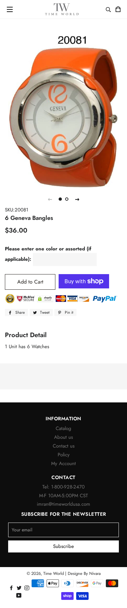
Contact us (64, 446)
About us (63, 437)
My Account (63, 463)
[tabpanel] (63, 110)
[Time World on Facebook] (12, 588)
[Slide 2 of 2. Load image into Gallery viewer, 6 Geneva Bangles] (67, 199)
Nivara (95, 573)
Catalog (63, 428)
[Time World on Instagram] (27, 588)
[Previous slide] (50, 199)
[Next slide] (77, 199)
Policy (64, 454)
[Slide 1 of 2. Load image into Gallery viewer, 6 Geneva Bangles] (60, 199)
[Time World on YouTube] (19, 595)
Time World (53, 573)
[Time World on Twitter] (20, 588)
